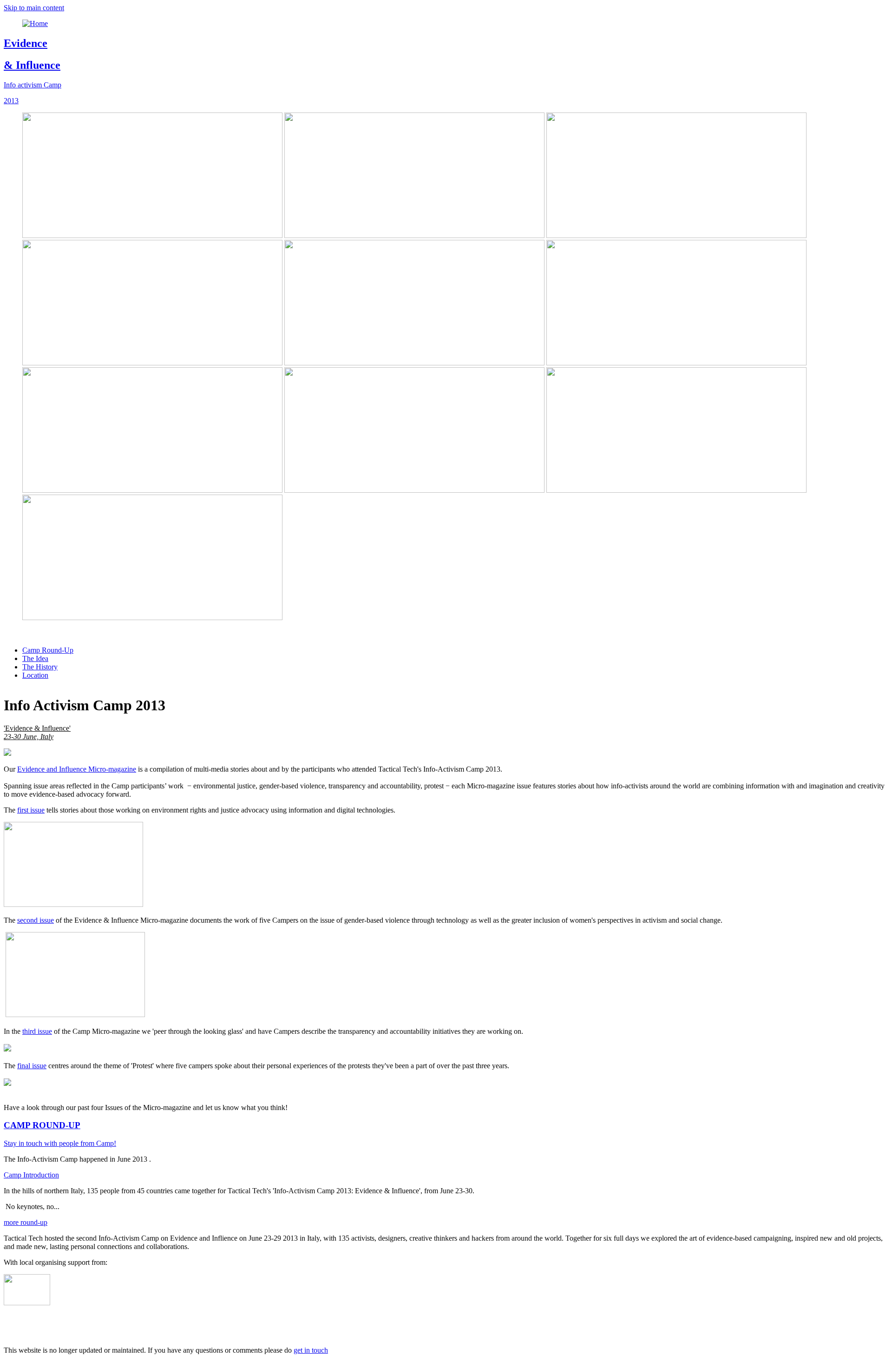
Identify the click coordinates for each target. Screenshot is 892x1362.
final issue (31, 1066)
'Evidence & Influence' (37, 732)
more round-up (25, 1222)
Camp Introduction (31, 1175)
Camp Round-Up (47, 650)
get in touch (311, 1350)
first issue (31, 810)
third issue (37, 1031)
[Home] (35, 23)
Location (35, 675)
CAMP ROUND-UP (42, 1125)
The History (40, 667)
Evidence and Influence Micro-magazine (76, 769)
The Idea (35, 658)
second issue (35, 920)
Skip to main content (34, 8)
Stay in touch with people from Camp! (60, 1143)
